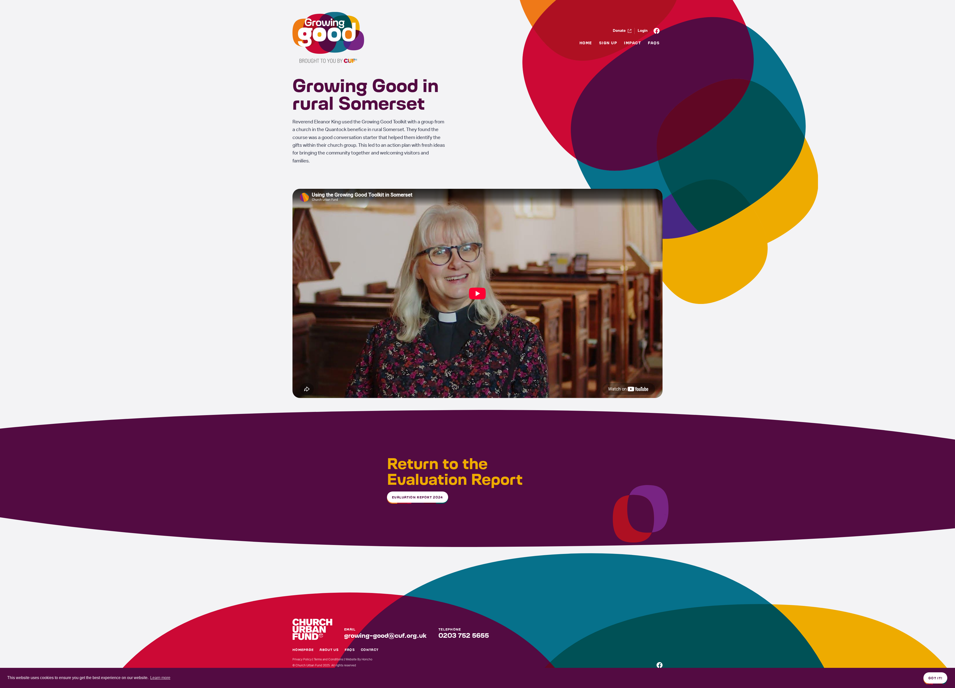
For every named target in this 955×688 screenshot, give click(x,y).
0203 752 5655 (463, 635)
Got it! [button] (935, 678)
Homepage (303, 649)
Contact (370, 649)
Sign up (608, 42)
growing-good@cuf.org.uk (385, 635)
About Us (329, 649)
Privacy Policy (302, 659)
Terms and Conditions (328, 659)
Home (585, 42)
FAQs (654, 42)
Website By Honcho (358, 659)
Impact (632, 42)
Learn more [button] (160, 678)
